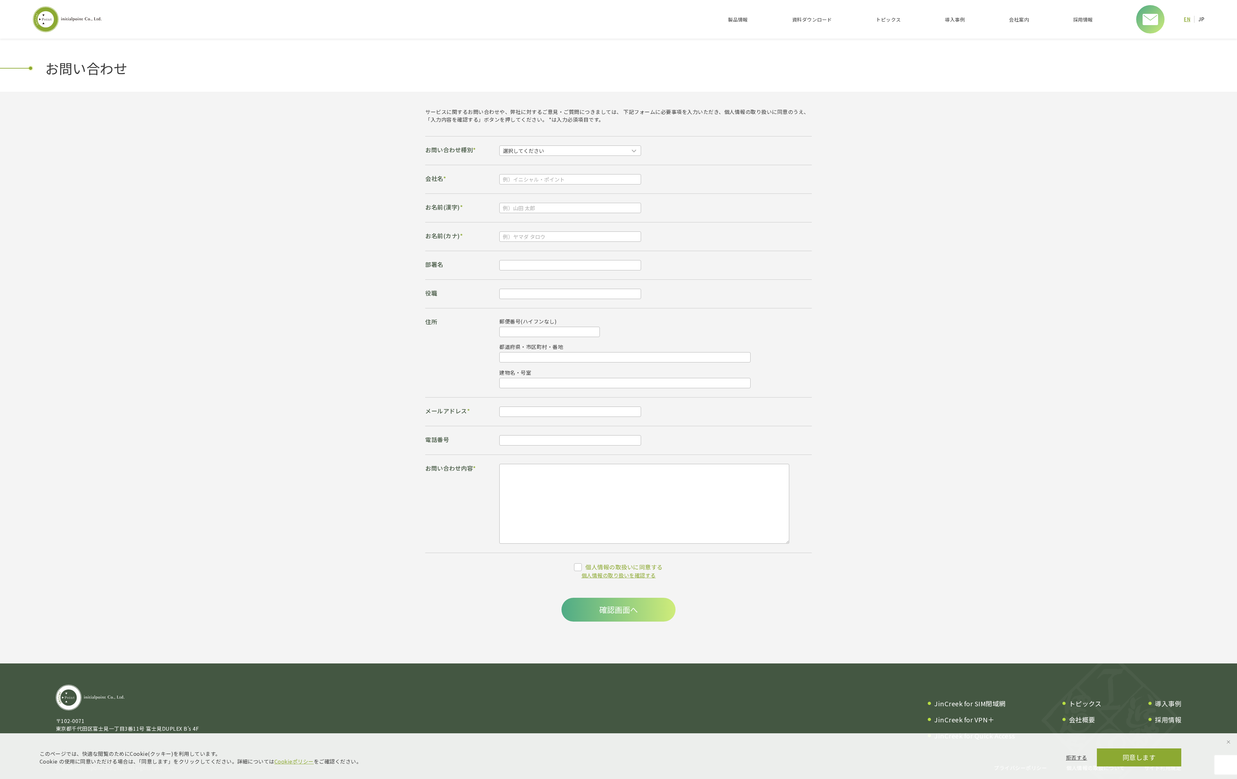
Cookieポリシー (294, 761)
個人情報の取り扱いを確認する (618, 575)
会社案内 (1019, 19)
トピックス (888, 19)
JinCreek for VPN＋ (964, 719)
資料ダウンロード (812, 19)
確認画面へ (618, 609)
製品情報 (738, 19)
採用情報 (1083, 19)
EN (1187, 19)
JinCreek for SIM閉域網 (970, 703)
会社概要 (1082, 719)
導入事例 (955, 19)
